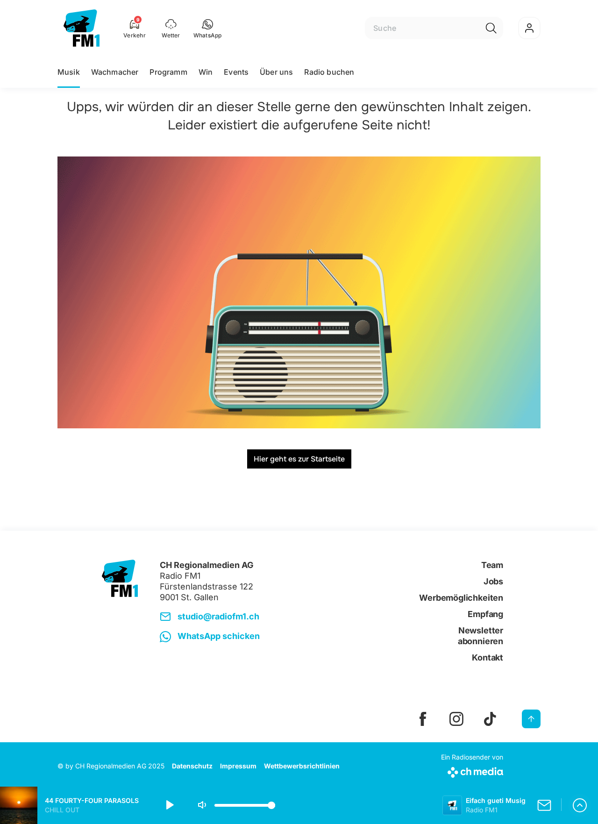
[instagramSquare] (456, 719)
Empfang (485, 614)
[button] (207, 28)
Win (206, 72)
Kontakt (487, 657)
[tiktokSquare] (490, 719)
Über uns (276, 72)
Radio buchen (329, 72)
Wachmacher (115, 72)
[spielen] (169, 805)
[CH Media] (472, 770)
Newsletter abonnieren (480, 635)
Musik (68, 72)
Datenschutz (192, 766)
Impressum (238, 766)
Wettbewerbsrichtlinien (302, 766)
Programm (168, 72)
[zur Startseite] (82, 28)
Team (492, 565)
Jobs (493, 581)
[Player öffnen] (580, 805)
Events (236, 72)
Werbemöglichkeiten (461, 598)
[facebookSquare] (422, 719)
